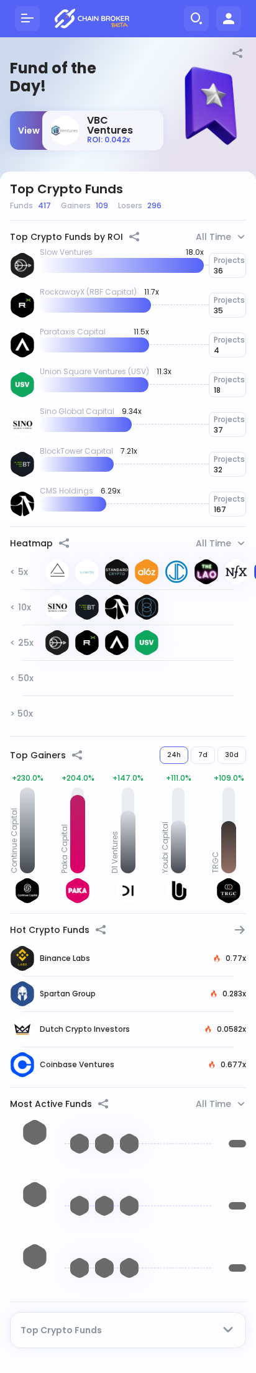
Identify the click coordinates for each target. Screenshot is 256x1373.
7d (203, 755)
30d (232, 755)
